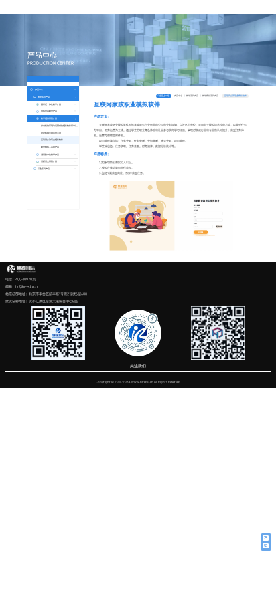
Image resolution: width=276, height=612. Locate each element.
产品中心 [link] (178, 95)
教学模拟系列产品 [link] (210, 95)
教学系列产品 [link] (192, 95)
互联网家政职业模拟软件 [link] (235, 95)
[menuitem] (53, 129)
